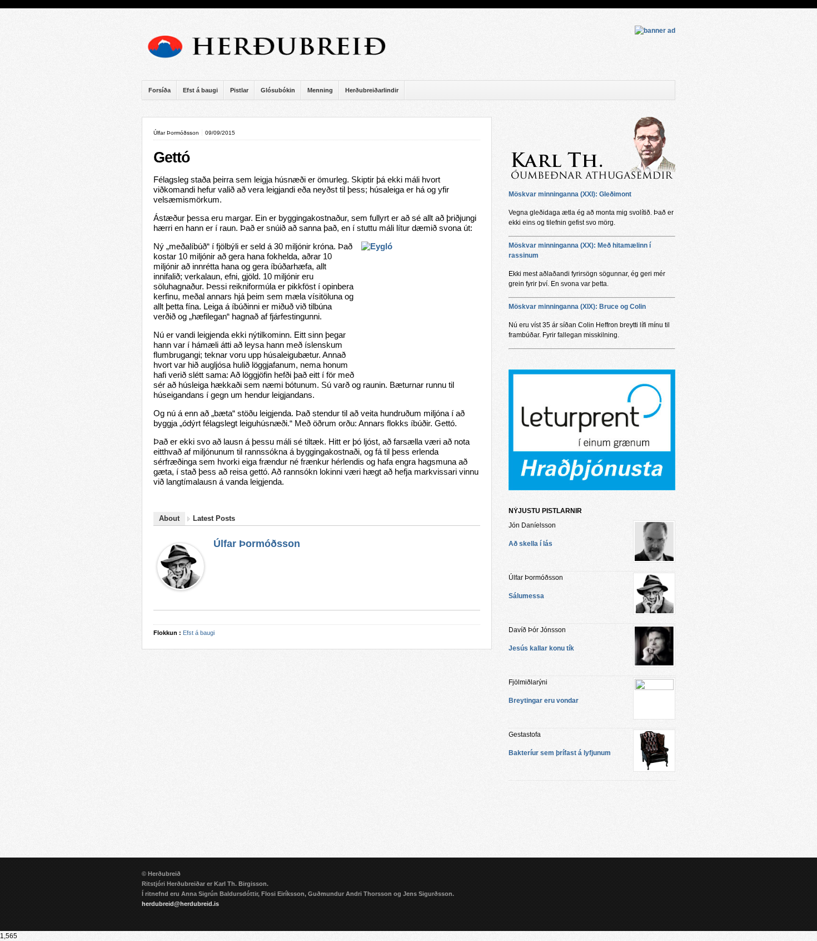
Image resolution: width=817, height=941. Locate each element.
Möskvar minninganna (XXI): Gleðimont (570, 194)
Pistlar (239, 90)
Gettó (171, 157)
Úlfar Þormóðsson (256, 543)
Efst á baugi (200, 90)
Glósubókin (278, 90)
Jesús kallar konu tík (541, 648)
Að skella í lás (530, 544)
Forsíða (159, 90)
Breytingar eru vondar (544, 700)
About (169, 518)
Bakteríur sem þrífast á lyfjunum (560, 753)
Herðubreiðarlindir (371, 90)
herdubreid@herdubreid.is (180, 903)
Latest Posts (214, 518)
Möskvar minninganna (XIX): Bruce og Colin (577, 307)
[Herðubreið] (272, 61)
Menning (320, 90)
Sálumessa (526, 596)
